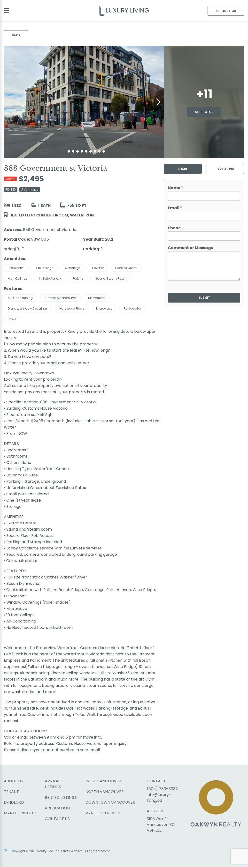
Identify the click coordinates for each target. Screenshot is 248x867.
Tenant (11, 791)
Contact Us (57, 819)
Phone (174, 228)
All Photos (204, 112)
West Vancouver (103, 781)
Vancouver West (103, 813)
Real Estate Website (68, 851)
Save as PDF (225, 169)
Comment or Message (190, 248)
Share (183, 169)
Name (175, 188)
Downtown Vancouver (110, 802)
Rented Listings (61, 797)
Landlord (14, 802)
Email (175, 208)
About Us (13, 781)
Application (226, 11)
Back (16, 35)
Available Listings (54, 784)
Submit (204, 298)
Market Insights (21, 813)
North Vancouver (104, 791)
